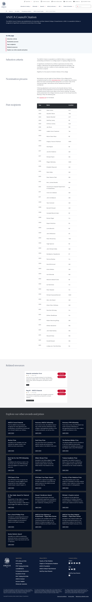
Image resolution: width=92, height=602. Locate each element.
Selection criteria (12, 39)
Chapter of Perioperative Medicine (48, 563)
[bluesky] (72, 563)
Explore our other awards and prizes (17, 50)
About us (11, 11)
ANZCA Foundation (44, 566)
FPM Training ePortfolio (22, 566)
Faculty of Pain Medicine (46, 561)
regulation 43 (42, 97)
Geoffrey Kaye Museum (45, 571)
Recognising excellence (26, 11)
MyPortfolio (19, 563)
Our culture (17, 11)
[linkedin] (79, 563)
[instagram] (69, 563)
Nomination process (12, 41)
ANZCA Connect (20, 579)
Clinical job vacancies (21, 584)
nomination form (56, 80)
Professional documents (22, 571)
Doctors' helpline (20, 581)
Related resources (12, 47)
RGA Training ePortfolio (22, 576)
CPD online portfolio (21, 561)
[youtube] (77, 563)
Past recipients (11, 44)
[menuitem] (26, 6)
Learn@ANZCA (20, 568)
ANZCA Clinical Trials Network (47, 568)
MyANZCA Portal (20, 574)
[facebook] (74, 563)
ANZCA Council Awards (38, 11)
